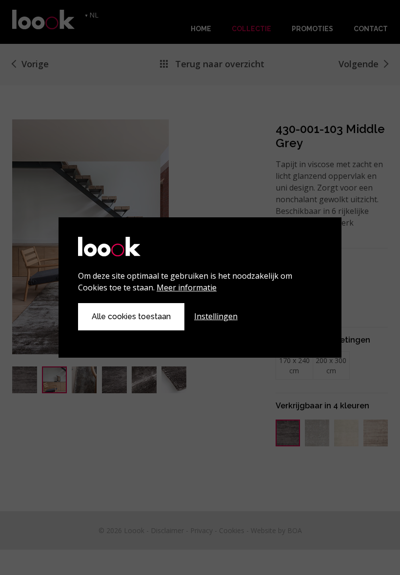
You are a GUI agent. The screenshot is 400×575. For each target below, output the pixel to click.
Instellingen (216, 316)
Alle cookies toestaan (131, 316)
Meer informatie (187, 287)
